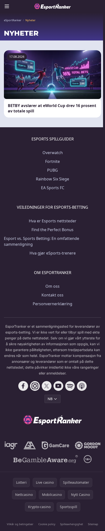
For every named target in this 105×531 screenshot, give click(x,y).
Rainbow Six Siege (52, 179)
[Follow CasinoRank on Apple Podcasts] (82, 386)
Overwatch (52, 152)
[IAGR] (11, 445)
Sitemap (93, 524)
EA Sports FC (52, 187)
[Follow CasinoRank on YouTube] (58, 386)
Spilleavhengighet (71, 524)
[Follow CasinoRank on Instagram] (35, 386)
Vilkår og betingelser (20, 524)
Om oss (52, 286)
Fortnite (52, 161)
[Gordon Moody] (87, 445)
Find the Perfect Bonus (53, 229)
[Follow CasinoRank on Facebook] (23, 386)
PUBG (52, 170)
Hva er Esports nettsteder (52, 221)
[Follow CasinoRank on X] (47, 386)
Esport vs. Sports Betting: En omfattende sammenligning (41, 241)
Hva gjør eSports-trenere (53, 253)
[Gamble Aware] (45, 459)
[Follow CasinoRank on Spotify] (70, 386)
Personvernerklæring (52, 303)
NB (50, 398)
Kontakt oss (52, 295)
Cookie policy (46, 524)
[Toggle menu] (7, 6)
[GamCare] (55, 445)
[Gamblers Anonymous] (29, 445)
